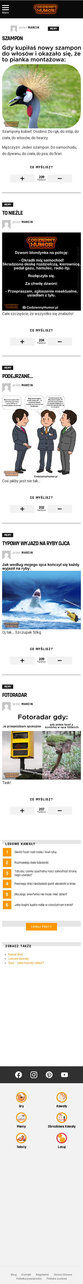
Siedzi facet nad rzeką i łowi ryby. (35, 852)
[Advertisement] (41, 1015)
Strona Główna (63, 1274)
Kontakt (26, 1274)
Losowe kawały (18, 958)
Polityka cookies (57, 1278)
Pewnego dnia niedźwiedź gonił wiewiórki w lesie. (45, 884)
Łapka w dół (59, 178)
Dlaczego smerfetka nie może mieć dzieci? (40, 894)
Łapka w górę (22, 178)
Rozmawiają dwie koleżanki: (31, 863)
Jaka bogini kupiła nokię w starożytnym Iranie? (43, 905)
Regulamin (42, 1274)
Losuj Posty (41, 927)
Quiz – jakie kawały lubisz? (26, 963)
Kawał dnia (15, 954)
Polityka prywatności (29, 1278)
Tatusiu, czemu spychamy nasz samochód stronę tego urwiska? (45, 873)
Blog (14, 1274)
